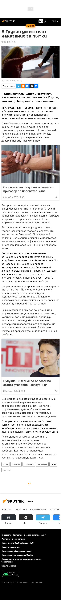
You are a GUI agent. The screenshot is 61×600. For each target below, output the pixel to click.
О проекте (6, 534)
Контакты (17, 534)
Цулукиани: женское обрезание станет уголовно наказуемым (27, 383)
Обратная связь (8, 565)
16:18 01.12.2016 (8, 42)
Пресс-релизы (18, 539)
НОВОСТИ (16, 464)
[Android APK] (10, 574)
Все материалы (38, 509)
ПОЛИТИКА (29, 464)
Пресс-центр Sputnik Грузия (14, 543)
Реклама (5, 539)
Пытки (53, 464)
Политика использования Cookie (17, 555)
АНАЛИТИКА (20, 509)
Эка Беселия (42, 464)
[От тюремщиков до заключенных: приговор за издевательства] (30, 164)
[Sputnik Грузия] (8, 22)
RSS (32, 543)
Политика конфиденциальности (16, 551)
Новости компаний (10, 547)
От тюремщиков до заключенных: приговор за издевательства (28, 189)
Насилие (6, 470)
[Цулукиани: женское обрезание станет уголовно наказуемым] (30, 358)
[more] (56, 197)
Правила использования (34, 534)
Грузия (5, 464)
